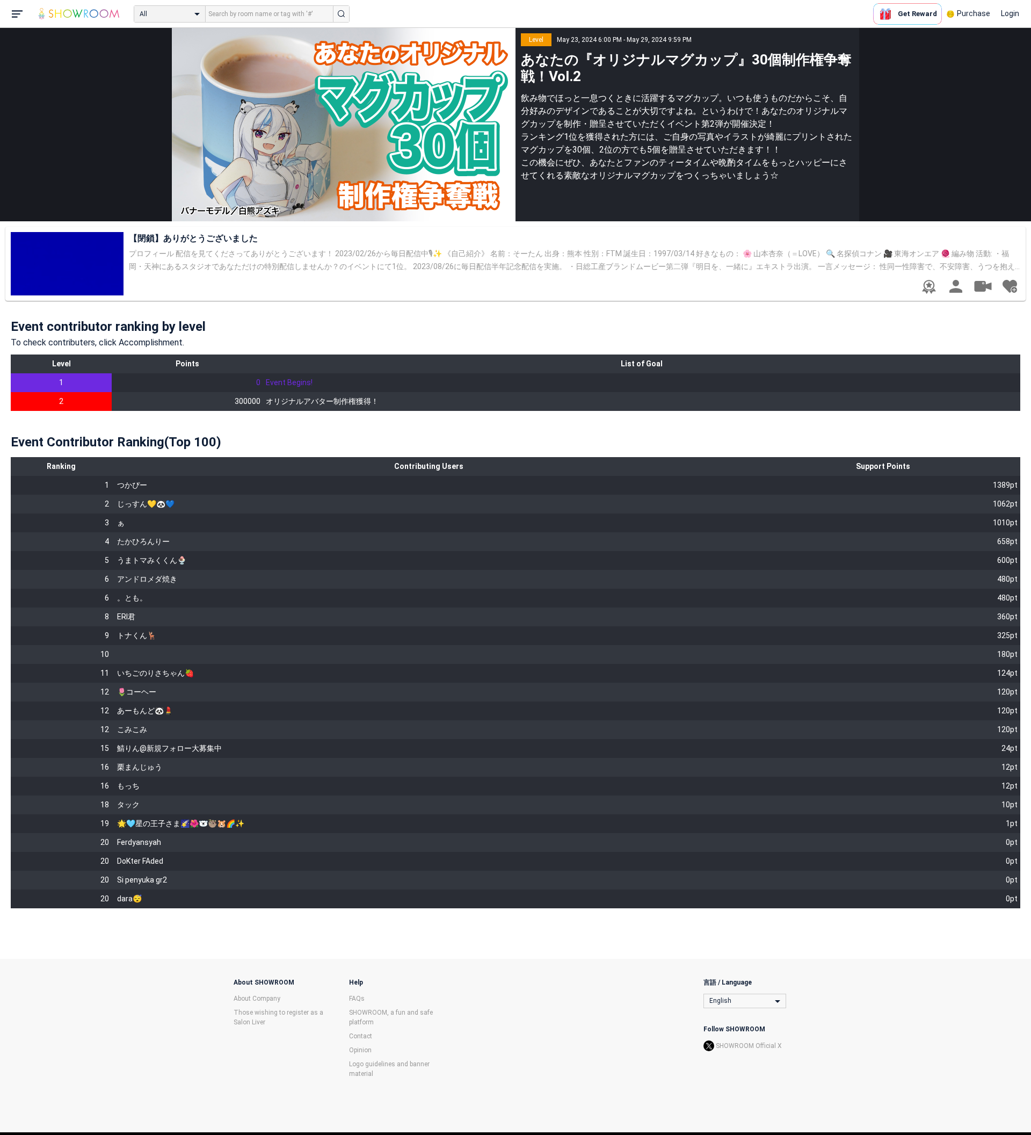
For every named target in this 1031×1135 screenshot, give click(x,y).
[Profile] (955, 286)
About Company (257, 998)
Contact (360, 1036)
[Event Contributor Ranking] (929, 287)
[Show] (982, 286)
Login (1010, 13)
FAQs (357, 998)
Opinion (360, 1050)
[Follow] (1009, 286)
